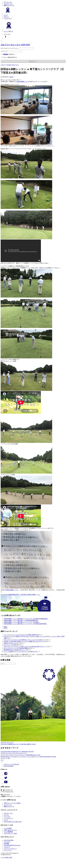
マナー (20, 751)
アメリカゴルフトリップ (15, 756)
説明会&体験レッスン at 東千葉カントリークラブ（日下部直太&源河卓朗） (25, 623)
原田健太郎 (14, 594)
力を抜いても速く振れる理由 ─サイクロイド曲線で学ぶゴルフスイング (24, 641)
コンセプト (7, 842)
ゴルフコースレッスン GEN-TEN (15, 45)
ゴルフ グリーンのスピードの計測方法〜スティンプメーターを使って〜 (24, 639)
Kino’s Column (52, 756)
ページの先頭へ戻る (6, 857)
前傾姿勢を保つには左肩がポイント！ (15, 650)
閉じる (11, 31)
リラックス (9, 755)
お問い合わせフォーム (10, 830)
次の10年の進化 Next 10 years (12, 845)
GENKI (11, 77)
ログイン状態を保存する (9, 57)
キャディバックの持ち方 (11, 644)
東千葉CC (24, 594)
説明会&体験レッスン (23, 81)
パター (14, 753)
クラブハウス (8, 18)
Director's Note (4, 756)
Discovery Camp (36, 755)
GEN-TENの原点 (8, 766)
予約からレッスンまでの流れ (12, 803)
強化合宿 (29, 755)
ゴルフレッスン (8, 3)
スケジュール (8, 2)
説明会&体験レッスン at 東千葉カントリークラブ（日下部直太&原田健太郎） (26, 618)
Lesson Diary (4, 594)
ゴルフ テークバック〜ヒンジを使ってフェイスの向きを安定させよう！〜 (25, 646)
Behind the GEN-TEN (28, 751)
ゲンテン (3, 755)
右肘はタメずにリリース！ (11, 643)
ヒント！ (23, 755)
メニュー (6, 31)
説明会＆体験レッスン (33, 594)
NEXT (5, 628)
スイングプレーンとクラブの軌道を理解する (17, 648)
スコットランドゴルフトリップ (32, 756)
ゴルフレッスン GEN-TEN (11, 764)
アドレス (18, 753)
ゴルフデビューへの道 (10, 833)
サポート (6, 16)
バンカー (9, 753)
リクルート (7, 847)
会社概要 (6, 843)
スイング (23, 753)
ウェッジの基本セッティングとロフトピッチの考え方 (19, 651)
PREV (5, 626)
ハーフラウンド (16, 755)
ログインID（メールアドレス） (10, 48)
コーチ (6, 15)
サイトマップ (8, 850)
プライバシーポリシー (10, 848)
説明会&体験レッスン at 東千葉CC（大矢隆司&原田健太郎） (21, 620)
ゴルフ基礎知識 (8, 831)
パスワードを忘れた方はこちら (10, 64)
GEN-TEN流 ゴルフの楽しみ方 (12, 821)
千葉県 (9, 594)
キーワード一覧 (5, 758)
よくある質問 (8, 828)
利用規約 (5, 54)
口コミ (20, 594)
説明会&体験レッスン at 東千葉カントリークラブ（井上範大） (22, 622)
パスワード (4, 51)
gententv (16, 751)
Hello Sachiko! (44, 756)
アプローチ (4, 753)
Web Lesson (10, 751)
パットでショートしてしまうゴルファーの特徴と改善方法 (20, 634)
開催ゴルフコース (9, 5)
